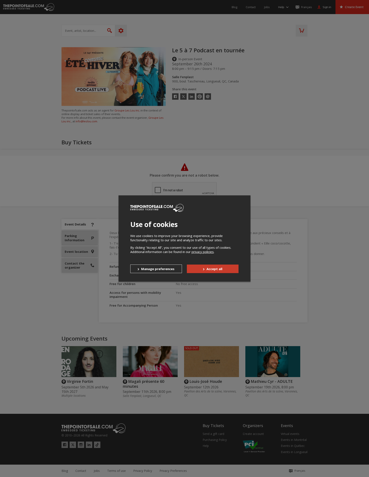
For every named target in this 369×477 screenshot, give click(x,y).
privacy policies (203, 252)
